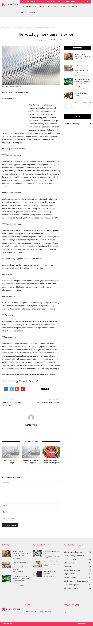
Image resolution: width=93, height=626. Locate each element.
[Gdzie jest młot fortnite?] (68, 105)
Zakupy (23, 13)
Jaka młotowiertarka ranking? (48, 402)
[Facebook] (87, 1)
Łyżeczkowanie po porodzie (50, 572)
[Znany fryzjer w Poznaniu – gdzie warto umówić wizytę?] (68, 56)
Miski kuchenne (70, 577)
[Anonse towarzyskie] (37, 564)
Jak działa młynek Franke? (81, 94)
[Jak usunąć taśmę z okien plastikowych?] (51, 452)
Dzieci (35, 6)
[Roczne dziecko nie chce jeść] (37, 553)
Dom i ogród (26, 6)
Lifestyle (42, 6)
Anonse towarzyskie (50, 562)
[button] (88, 10)
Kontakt (73, 2)
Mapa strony (81, 624)
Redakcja (31, 424)
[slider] (9, 381)
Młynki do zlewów (71, 588)
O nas (59, 2)
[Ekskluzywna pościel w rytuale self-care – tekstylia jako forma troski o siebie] (68, 68)
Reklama (66, 2)
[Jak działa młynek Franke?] (68, 95)
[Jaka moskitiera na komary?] (10, 452)
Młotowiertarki (69, 563)
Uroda (74, 6)
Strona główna (50, 2)
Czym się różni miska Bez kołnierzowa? (12, 403)
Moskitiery (68, 566)
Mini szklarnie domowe (73, 552)
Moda (50, 6)
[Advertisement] (46, 21)
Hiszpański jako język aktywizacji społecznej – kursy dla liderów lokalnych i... (83, 82)
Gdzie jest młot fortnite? (83, 103)
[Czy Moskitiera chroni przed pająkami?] (31, 452)
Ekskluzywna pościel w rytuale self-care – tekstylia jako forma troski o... (82, 69)
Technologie (65, 6)
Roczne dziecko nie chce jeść (51, 552)
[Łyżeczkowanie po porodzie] (37, 574)
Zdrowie (32, 13)
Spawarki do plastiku (72, 570)
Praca (56, 6)
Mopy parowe (69, 574)
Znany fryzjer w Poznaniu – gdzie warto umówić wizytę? (82, 56)
